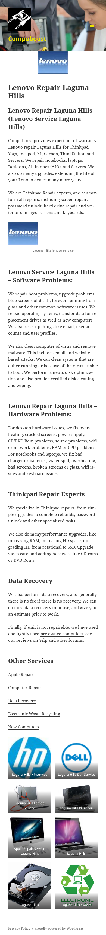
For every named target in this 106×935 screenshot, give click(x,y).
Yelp (43, 640)
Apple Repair (20, 674)
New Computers (23, 726)
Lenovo (15, 147)
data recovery (55, 594)
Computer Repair (24, 687)
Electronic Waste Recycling (34, 713)
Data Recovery (22, 700)
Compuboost (27, 38)
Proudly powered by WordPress (59, 928)
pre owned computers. (62, 633)
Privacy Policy (19, 928)
